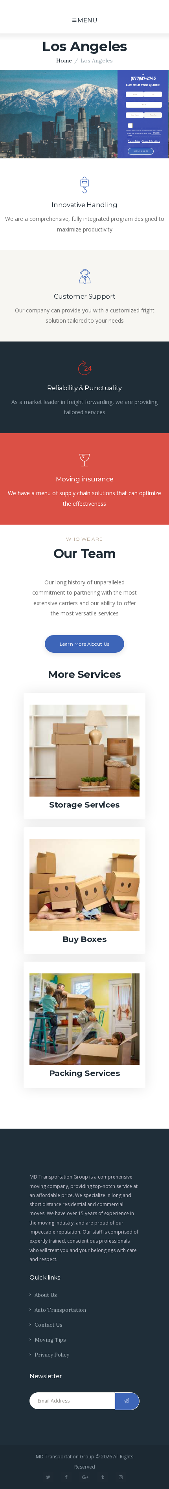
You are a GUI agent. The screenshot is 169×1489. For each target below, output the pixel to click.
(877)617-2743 (143, 78)
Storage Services (84, 805)
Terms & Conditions (151, 141)
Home (64, 60)
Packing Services (84, 1073)
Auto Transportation (60, 1310)
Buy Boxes (84, 939)
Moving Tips (50, 1340)
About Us (46, 1295)
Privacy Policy (134, 141)
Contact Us (48, 1325)
